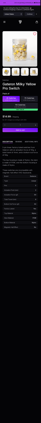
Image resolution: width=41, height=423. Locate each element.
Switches (6, 80)
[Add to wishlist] (35, 34)
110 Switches (20, 106)
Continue (29, 14)
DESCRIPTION (8, 142)
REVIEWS (18, 142)
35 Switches (11, 99)
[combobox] (20, 125)
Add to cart (20, 130)
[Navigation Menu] (4, 22)
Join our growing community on (26, 2)
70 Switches (29, 99)
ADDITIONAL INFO (31, 142)
